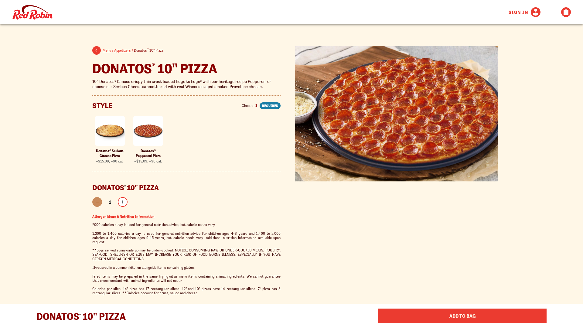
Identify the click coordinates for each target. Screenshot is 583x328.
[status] (110, 202)
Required (270, 106)
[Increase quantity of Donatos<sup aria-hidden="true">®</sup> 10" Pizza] (123, 202)
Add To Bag (462, 316)
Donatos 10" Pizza (154, 67)
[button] (97, 51)
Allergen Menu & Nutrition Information (123, 216)
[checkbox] (110, 140)
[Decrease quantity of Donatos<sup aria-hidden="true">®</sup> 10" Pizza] (97, 202)
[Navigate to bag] (566, 12)
